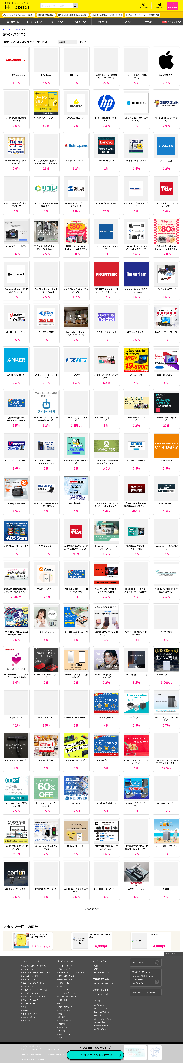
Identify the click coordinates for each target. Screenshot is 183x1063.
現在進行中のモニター (102, 972)
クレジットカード (65, 989)
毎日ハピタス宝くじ (102, 1012)
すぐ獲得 (61, 1031)
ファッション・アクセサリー (34, 993)
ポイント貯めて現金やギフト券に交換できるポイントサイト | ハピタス (17, 5)
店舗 (96, 965)
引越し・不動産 (64, 983)
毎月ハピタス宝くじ (102, 1008)
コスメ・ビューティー (31, 969)
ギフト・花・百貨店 (30, 1000)
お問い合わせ (138, 979)
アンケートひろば (101, 994)
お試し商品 (27, 1020)
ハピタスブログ (139, 983)
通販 (96, 969)
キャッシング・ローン (66, 993)
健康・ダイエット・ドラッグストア (36, 972)
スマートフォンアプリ (102, 1018)
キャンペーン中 (64, 1034)
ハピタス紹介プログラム (103, 983)
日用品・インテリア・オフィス (35, 989)
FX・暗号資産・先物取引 (67, 996)
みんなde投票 (99, 1022)
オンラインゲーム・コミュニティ (71, 972)
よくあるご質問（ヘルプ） (143, 976)
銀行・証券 (62, 1000)
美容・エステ (63, 986)
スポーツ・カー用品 (30, 1003)
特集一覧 (97, 1015)
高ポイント (62, 1027)
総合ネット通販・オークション (35, 965)
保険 (60, 1003)
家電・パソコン (29, 979)
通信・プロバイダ (65, 1007)
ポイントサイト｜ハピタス (11, 30)
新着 (24, 1007)
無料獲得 (61, 1024)
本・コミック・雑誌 (30, 976)
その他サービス (64, 1010)
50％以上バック (29, 1017)
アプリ (61, 1037)
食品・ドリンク (29, 986)
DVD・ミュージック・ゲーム (34, 983)
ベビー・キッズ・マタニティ (34, 996)
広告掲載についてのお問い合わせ (146, 992)
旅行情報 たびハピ (101, 1025)
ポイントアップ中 (30, 1013)
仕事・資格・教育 (65, 979)
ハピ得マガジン (100, 1029)
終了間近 (26, 1010)
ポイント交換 (138, 962)
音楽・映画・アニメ (66, 976)
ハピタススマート (101, 1005)
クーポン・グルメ (65, 965)
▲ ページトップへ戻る (173, 954)
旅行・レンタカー (65, 969)
